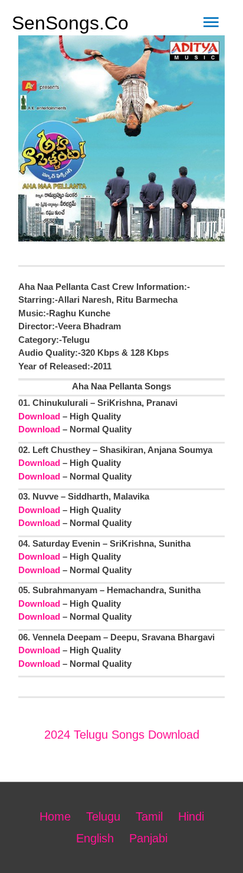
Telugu (103, 816)
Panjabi (148, 838)
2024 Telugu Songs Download (121, 734)
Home (55, 816)
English (95, 838)
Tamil (149, 816)
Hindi (191, 816)
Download (39, 416)
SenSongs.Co (70, 23)
